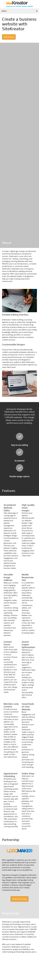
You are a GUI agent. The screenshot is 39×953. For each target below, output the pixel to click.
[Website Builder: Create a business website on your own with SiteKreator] (19, 4)
